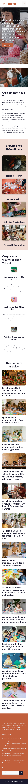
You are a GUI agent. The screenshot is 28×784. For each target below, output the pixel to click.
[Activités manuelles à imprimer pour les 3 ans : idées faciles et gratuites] (14, 661)
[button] (20, 3)
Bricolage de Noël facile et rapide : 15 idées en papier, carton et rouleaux (13, 392)
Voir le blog (7, 45)
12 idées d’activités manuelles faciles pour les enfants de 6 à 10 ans (13, 535)
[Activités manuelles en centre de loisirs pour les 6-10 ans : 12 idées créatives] (14, 690)
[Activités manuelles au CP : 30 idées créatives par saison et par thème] (14, 606)
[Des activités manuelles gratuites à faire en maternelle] (14, 550)
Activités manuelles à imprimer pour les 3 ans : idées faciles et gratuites (14, 675)
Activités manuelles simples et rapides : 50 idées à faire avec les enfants (13, 505)
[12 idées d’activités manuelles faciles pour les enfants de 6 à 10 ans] (14, 520)
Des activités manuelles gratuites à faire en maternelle (13, 563)
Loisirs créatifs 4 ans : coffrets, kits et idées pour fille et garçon (13, 646)
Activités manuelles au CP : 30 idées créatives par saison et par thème (14, 619)
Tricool (12, 3)
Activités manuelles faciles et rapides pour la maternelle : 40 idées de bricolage (13, 591)
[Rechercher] (21, 773)
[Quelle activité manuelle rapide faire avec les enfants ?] (14, 407)
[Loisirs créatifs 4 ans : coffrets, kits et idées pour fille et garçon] (14, 634)
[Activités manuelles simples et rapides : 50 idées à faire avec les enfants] (14, 491)
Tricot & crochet (14, 176)
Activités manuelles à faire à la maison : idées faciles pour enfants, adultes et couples (14, 475)
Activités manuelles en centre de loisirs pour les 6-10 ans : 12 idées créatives (13, 704)
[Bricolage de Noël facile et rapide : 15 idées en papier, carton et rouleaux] (14, 377)
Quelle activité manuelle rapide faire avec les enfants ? (12, 420)
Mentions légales (18, 781)
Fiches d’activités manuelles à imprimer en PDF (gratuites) (13, 447)
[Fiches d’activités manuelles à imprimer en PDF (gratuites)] (14, 434)
